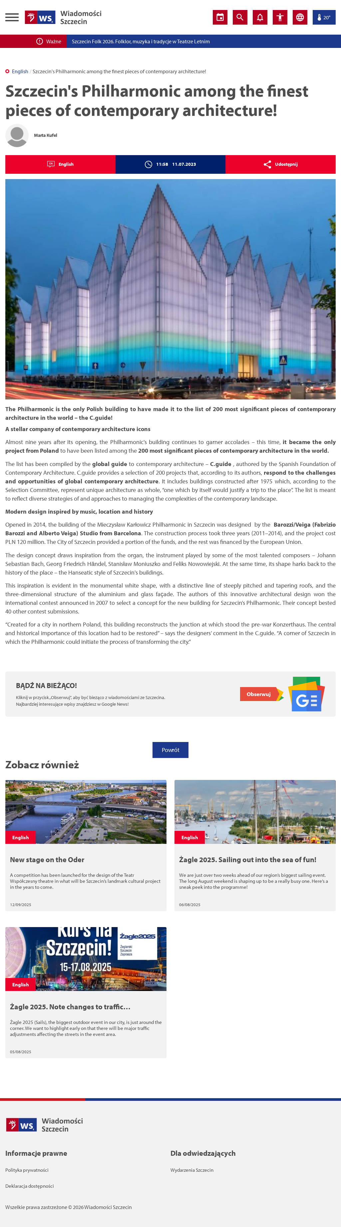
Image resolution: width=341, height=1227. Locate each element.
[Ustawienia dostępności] (280, 17)
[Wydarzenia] (220, 17)
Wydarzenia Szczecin (191, 1170)
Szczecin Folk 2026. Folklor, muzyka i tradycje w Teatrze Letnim (141, 41)
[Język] (300, 17)
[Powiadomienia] (260, 17)
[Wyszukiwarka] (240, 17)
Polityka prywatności (27, 1170)
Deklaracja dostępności (29, 1186)
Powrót (170, 750)
